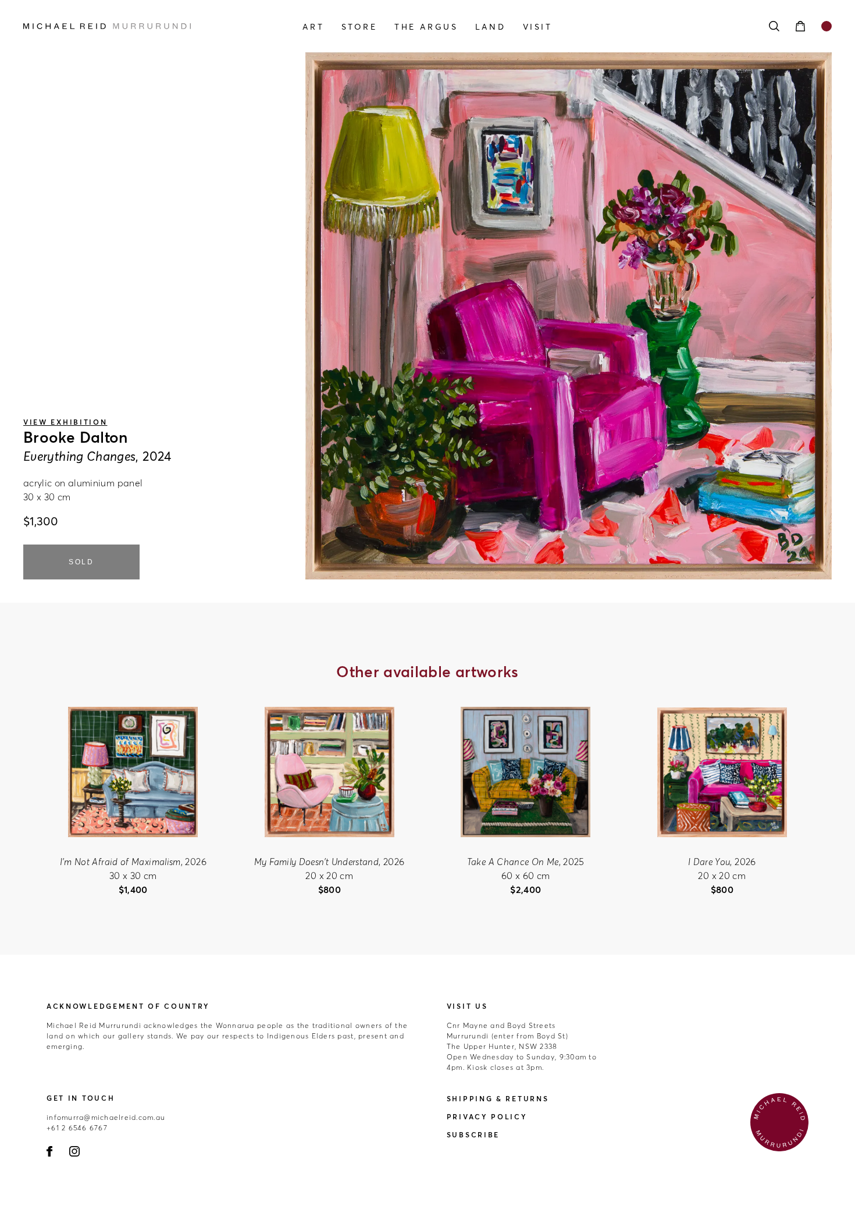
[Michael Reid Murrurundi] (144, 26)
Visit (538, 27)
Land (490, 27)
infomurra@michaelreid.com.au (106, 1117)
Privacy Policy (487, 1116)
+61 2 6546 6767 (77, 1127)
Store (359, 27)
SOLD (81, 562)
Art (313, 27)
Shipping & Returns (498, 1098)
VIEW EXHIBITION (65, 422)
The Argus (426, 27)
